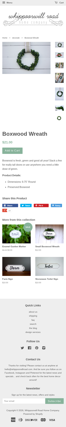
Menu (9, 2)
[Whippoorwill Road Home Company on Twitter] (22, 348)
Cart (61, 2)
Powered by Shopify (33, 414)
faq (33, 320)
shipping (33, 316)
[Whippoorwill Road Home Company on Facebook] (29, 348)
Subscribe (54, 401)
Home (4, 38)
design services (33, 332)
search (33, 324)
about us (33, 312)
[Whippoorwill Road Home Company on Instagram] (43, 348)
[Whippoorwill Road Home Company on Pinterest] (36, 348)
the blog (33, 328)
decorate (16, 38)
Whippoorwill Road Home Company (42, 410)
